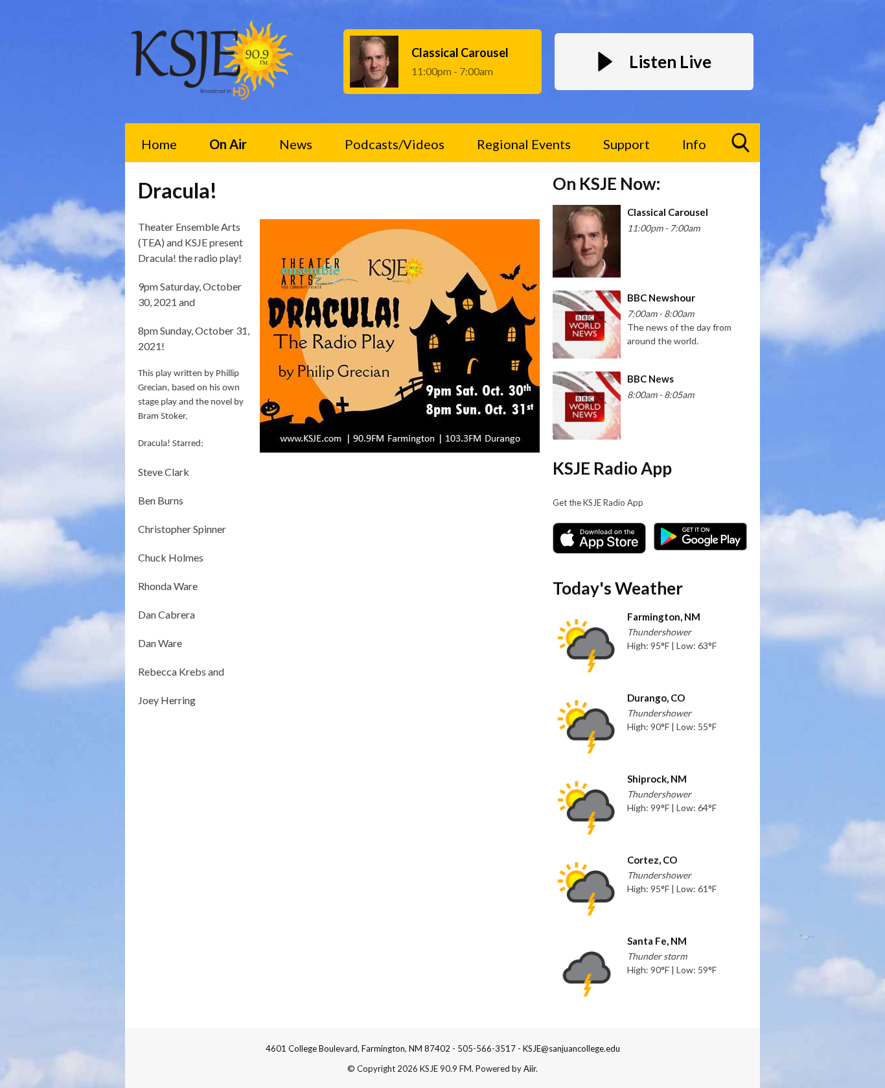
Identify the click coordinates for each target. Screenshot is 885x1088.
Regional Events (524, 144)
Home (159, 144)
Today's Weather (618, 588)
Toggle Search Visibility (740, 142)
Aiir (529, 1068)
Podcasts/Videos (394, 144)
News (295, 144)
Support (626, 144)
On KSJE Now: (606, 183)
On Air (228, 144)
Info (694, 144)
